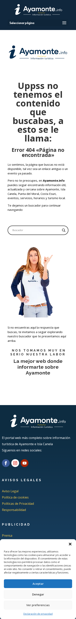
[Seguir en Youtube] (24, 463)
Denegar (38, 594)
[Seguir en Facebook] (6, 463)
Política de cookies (15, 497)
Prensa (7, 535)
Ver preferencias (38, 605)
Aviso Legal (10, 491)
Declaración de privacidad (38, 613)
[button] (70, 544)
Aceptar (38, 584)
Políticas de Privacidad (18, 503)
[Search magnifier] (63, 230)
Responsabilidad (14, 510)
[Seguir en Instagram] (15, 463)
